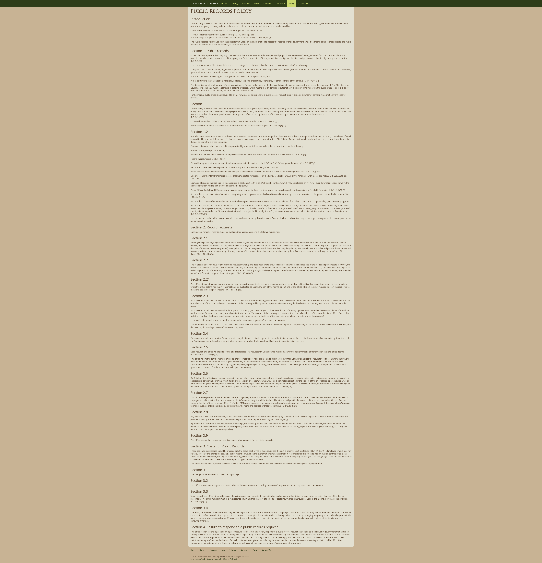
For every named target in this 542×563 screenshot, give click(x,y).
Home (224, 3)
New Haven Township (205, 3)
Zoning (234, 3)
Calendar (268, 3)
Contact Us (304, 3)
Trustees (246, 3)
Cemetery (280, 3)
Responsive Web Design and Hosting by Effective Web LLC (214, 559)
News (256, 3)
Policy (291, 3)
